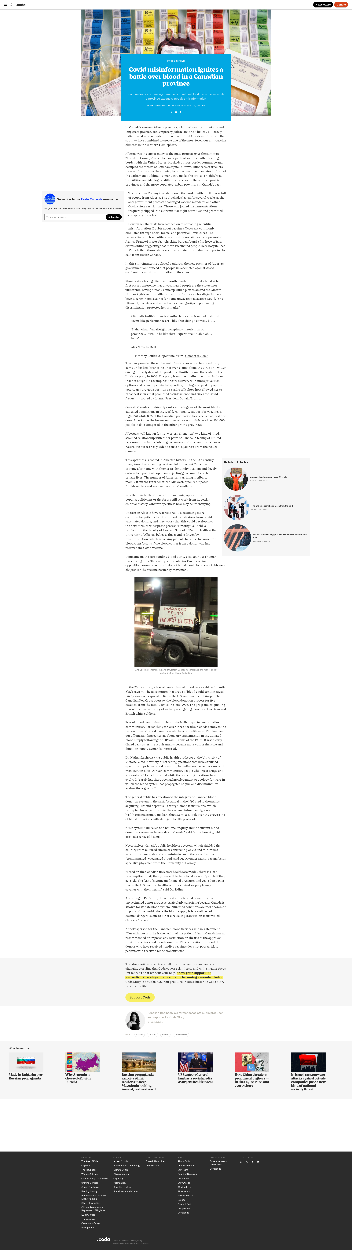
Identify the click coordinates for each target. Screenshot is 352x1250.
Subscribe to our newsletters (218, 1162)
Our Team (183, 1169)
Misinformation (181, 1035)
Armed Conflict (121, 1161)
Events (181, 1200)
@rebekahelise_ (157, 1022)
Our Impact (183, 1178)
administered (198, 420)
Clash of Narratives (91, 1203)
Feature (165, 1035)
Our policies (184, 1208)
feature (200, 106)
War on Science (89, 1174)
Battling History (89, 1191)
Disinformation (176, 61)
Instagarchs (87, 1227)
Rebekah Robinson (160, 106)
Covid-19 (152, 1035)
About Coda (184, 1161)
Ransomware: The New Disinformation (93, 1197)
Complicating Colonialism (94, 1178)
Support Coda (140, 997)
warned (164, 512)
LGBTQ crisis (88, 1214)
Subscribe (113, 217)
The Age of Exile (89, 1161)
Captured (86, 1165)
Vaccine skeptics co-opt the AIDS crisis (268, 477)
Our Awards (184, 1182)
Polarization (119, 1182)
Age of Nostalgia (90, 1187)
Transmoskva (88, 1219)
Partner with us (185, 1195)
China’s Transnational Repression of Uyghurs (93, 1208)
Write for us (184, 1191)
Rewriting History (122, 1187)
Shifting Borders (89, 1182)
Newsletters (323, 4)
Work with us (184, 1187)
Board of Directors (187, 1174)
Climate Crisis (120, 1169)
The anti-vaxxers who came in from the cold (272, 506)
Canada (139, 1035)
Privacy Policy (136, 1240)
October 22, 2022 (196, 356)
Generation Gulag (90, 1223)
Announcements (186, 1165)
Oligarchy (118, 1178)
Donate (341, 4)
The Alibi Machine (155, 1161)
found (192, 241)
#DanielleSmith (142, 316)
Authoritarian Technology (126, 1165)
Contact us (183, 1212)
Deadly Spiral (152, 1165)
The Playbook (88, 1169)
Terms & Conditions (121, 1240)
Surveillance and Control (126, 1191)
